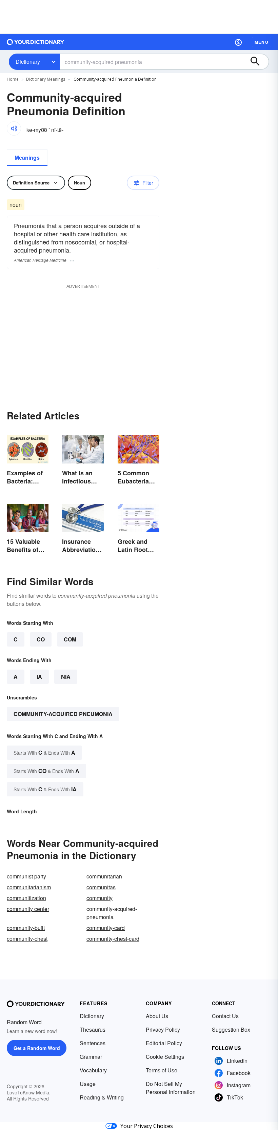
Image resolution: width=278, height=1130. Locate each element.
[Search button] (258, 61)
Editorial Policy (164, 1043)
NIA (66, 676)
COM (70, 639)
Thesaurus (92, 1029)
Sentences (92, 1043)
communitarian (104, 876)
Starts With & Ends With (44, 752)
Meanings (27, 157)
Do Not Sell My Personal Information (171, 1088)
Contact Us (225, 1016)
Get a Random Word (37, 1048)
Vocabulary (93, 1070)
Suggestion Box (231, 1029)
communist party (26, 876)
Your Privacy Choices (146, 1126)
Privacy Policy (163, 1029)
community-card (105, 928)
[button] (238, 42)
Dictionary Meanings (45, 79)
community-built (26, 928)
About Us (157, 1016)
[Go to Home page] (35, 42)
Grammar (91, 1056)
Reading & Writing (102, 1097)
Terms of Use (161, 1070)
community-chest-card (112, 939)
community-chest (27, 939)
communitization (26, 898)
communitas (101, 887)
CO (41, 639)
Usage (88, 1084)
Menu (262, 42)
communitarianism (29, 887)
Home (13, 79)
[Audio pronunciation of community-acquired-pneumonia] (14, 128)
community (99, 898)
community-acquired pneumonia (63, 714)
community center (28, 909)
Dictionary (28, 61)
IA (39, 676)
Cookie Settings (165, 1056)
